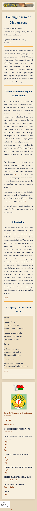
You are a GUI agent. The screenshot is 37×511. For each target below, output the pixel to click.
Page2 (6, 444)
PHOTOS (7, 420)
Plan (5, 494)
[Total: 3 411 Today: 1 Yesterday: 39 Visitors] (5, 509)
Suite (6, 297)
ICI (15, 174)
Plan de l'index (9, 487)
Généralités (8, 431)
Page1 (6, 441)
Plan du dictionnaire (11, 480)
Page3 (6, 447)
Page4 (6, 450)
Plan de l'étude (9, 424)
